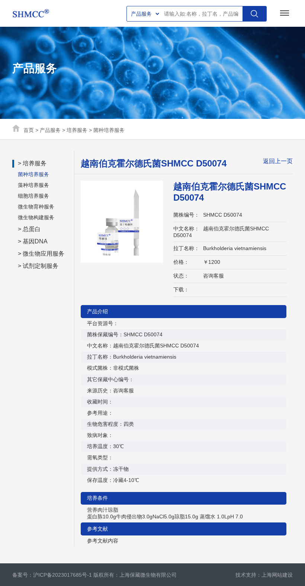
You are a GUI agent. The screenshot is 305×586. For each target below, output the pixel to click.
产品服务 (50, 130)
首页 (28, 130)
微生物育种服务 (36, 207)
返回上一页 (278, 161)
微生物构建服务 (36, 217)
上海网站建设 (277, 575)
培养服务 (77, 130)
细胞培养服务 (33, 196)
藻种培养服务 (33, 185)
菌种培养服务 (109, 130)
